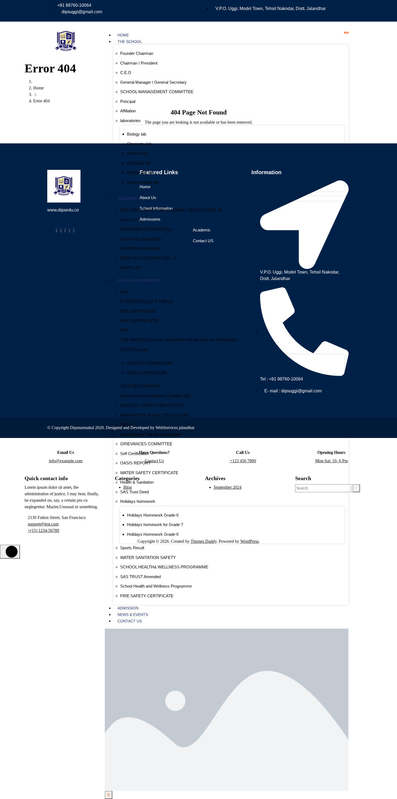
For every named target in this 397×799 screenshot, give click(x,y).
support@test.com (43, 524)
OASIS (126, 424)
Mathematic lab (140, 172)
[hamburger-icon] (346, 32)
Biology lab (136, 134)
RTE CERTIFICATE (138, 311)
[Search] (356, 488)
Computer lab (139, 163)
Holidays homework (137, 501)
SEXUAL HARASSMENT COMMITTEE (155, 396)
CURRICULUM (134, 349)
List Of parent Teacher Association (150, 434)
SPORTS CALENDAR (140, 248)
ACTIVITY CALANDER (141, 239)
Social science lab (143, 182)
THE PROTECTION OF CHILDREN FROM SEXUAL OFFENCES (179, 340)
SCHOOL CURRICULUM (150, 363)
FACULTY (129, 220)
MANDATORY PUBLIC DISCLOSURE (154, 415)
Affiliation (128, 111)
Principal (127, 101)
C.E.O (125, 72)
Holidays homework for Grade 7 (155, 524)
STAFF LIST (131, 267)
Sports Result (132, 547)
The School (129, 41)
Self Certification (134, 453)
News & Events (132, 614)
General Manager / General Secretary (153, 82)
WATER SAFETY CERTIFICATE (149, 472)
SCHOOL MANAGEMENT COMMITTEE (156, 91)
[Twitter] (60, 230)
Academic (127, 198)
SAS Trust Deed (134, 492)
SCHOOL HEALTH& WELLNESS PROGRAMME (164, 567)
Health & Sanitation (137, 482)
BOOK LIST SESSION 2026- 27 (148, 258)
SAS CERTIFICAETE (139, 320)
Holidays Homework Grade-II (153, 515)
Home (123, 35)
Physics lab (137, 153)
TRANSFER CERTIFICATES (146, 229)
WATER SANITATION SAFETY (148, 557)
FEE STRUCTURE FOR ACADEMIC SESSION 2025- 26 (171, 210)
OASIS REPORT (135, 463)
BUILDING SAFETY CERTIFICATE (151, 405)
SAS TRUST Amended (140, 576)
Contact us (129, 621)
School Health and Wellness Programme (156, 586)
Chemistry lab (139, 143)
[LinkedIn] (65, 230)
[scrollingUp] (10, 552)
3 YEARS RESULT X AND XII (146, 301)
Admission (128, 608)
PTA (124, 330)
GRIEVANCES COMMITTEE (146, 443)
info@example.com (65, 461)
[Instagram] (73, 230)
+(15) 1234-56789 (43, 530)
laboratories (130, 120)
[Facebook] (56, 230)
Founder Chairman (136, 53)
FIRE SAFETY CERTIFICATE (146, 596)
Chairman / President (138, 63)
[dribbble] (69, 230)
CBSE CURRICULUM (147, 372)
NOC (124, 292)
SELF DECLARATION (140, 386)
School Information (139, 280)
